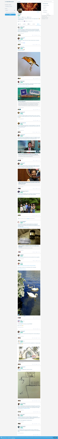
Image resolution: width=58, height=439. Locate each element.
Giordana (19, 1)
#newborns (28, 265)
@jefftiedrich (22, 38)
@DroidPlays (22, 255)
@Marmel (21, 367)
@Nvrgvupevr (22, 112)
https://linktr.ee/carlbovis (21, 50)
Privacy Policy (48, 15)
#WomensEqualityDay (20, 196)
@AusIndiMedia (22, 81)
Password (6, 8)
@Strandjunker (22, 27)
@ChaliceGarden (22, 341)
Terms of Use (45, 15)
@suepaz (21, 263)
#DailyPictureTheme (20, 265)
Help (46, 16)
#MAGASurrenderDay (27, 408)
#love (24, 265)
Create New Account (10, 1)
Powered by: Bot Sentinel (45, 17)
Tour (42, 15)
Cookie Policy (43, 16)
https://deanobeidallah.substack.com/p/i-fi (23, 227)
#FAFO (23, 408)
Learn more (13, 438)
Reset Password (13, 12)
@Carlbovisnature (22, 47)
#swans (26, 265)
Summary (19, 15)
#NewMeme (19, 370)
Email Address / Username (8, 4)
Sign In (10, 14)
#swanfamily (33, 265)
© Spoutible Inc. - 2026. (45, 18)
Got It (55, 437)
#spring (31, 265)
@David (21, 123)
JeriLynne (28, 218)
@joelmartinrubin (22, 191)
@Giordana (19, 14)
